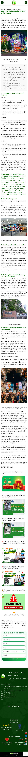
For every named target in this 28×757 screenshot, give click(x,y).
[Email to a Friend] (13, 615)
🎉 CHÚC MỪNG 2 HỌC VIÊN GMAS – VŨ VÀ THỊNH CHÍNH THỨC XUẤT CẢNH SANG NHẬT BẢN (13, 543)
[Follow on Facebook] (11, 720)
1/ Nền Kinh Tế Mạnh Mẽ (9, 82)
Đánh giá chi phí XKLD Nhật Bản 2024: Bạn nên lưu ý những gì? (20, 623)
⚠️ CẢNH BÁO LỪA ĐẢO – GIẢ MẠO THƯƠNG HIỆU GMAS (13, 591)
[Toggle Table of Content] (23, 66)
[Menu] (26, 2)
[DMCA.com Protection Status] (14, 753)
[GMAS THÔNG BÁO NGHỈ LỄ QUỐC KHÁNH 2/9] (13, 483)
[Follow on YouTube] (17, 720)
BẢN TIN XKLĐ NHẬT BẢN (6, 9)
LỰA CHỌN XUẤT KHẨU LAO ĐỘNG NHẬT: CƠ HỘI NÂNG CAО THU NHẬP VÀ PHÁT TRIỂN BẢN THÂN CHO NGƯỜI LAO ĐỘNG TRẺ (7, 624)
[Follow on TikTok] (15, 720)
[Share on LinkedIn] (18, 615)
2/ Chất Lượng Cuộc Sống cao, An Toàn (12, 83)
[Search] (2, 2)
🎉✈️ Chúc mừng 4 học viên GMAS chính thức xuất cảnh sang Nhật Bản (13, 568)
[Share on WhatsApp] (5, 615)
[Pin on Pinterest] (15, 615)
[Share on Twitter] (10, 615)
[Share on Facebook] (8, 615)
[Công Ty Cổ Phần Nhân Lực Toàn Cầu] (14, 2)
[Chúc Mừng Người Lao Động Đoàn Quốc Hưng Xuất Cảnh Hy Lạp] (13, 530)
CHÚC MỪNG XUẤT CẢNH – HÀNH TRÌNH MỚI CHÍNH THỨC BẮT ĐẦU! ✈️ (13, 496)
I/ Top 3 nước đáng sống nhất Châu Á (11, 67)
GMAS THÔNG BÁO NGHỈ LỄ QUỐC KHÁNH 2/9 (12, 473)
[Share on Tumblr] (20, 615)
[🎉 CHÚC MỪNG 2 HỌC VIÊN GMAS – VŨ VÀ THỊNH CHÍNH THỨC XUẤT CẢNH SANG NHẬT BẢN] (13, 555)
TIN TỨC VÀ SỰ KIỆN (16, 9)
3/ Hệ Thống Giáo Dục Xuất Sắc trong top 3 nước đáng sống (14, 86)
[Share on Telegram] (22, 615)
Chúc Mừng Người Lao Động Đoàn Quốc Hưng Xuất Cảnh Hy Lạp (13, 519)
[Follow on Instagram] (13, 720)
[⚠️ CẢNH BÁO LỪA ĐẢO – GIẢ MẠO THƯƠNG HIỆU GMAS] (13, 601)
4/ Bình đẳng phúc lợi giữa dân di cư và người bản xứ (15, 89)
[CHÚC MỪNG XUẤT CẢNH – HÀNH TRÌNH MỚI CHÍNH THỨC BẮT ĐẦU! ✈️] (13, 506)
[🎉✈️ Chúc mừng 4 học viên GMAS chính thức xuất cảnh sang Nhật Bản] (13, 578)
